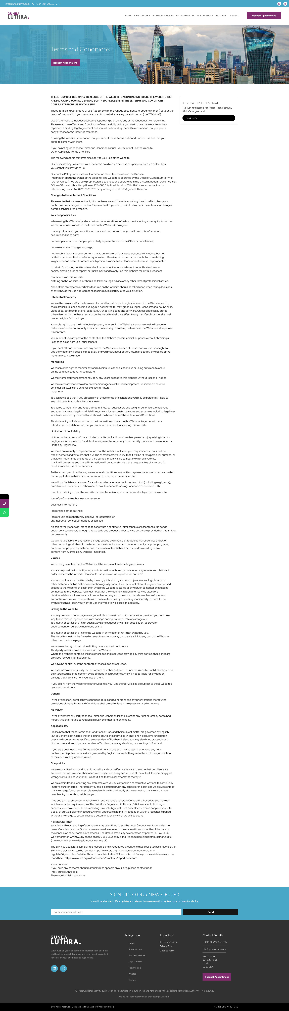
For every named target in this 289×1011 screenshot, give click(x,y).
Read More (191, 118)
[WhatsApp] (4, 512)
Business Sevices (163, 15)
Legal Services (185, 15)
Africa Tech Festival (200, 103)
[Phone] (4, 503)
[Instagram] (285, 4)
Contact (234, 15)
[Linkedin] (279, 4)
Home (128, 15)
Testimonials (205, 15)
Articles (221, 15)
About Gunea (142, 15)
